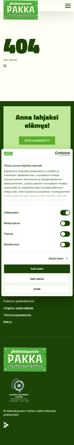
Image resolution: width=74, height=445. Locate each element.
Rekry (7, 322)
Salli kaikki (37, 268)
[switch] (65, 223)
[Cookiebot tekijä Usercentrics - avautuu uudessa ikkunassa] (55, 153)
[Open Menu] (68, 6)
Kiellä (37, 289)
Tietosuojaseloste (17, 315)
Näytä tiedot (56, 258)
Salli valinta (37, 278)
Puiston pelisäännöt (18, 301)
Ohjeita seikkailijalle (18, 308)
